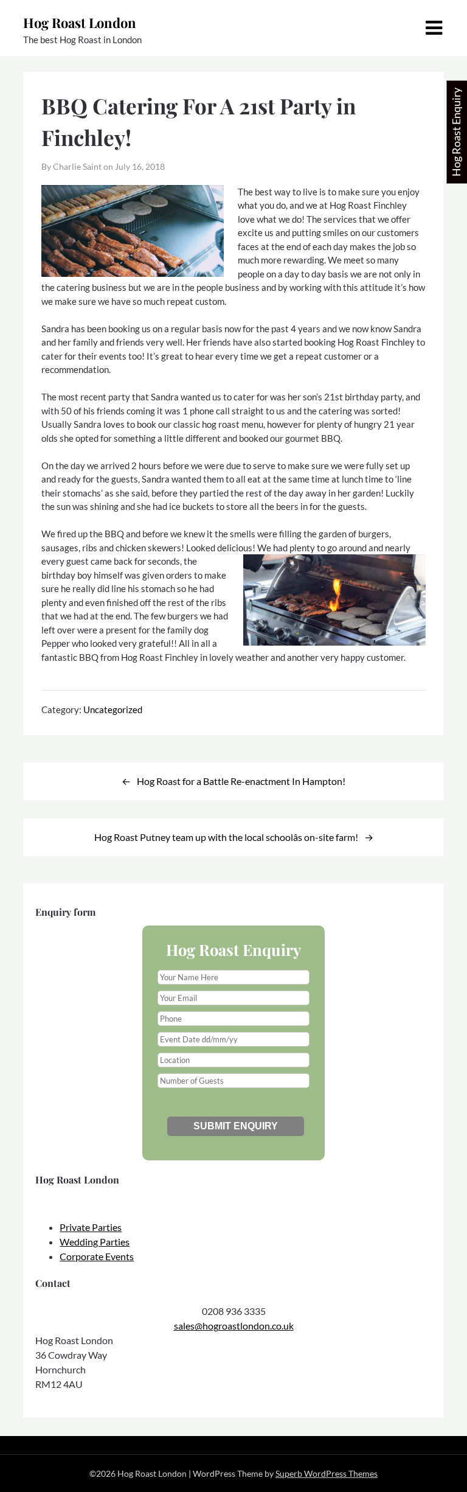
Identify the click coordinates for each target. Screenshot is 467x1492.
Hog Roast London (79, 22)
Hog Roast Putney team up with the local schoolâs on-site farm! (226, 837)
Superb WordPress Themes (326, 1473)
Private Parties (91, 1227)
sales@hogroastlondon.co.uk (234, 1325)
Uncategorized (112, 709)
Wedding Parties (95, 1241)
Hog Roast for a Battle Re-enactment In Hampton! (241, 781)
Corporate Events (97, 1256)
